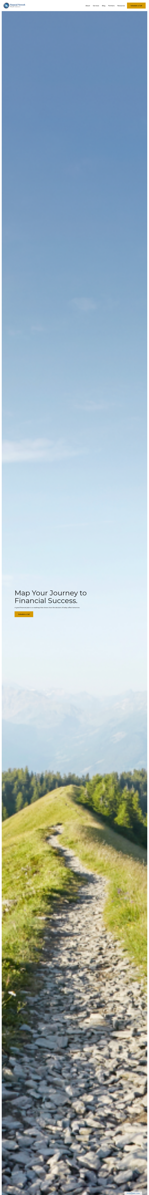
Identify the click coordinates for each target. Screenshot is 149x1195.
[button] (88, 5)
